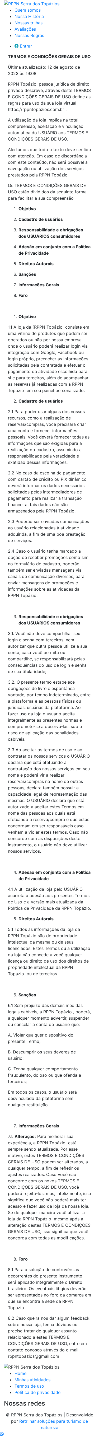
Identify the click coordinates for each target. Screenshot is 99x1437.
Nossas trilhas (29, 22)
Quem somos (28, 10)
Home (20, 1373)
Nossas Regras (29, 35)
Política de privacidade (37, 1392)
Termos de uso (29, 1386)
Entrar (26, 46)
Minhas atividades (32, 1379)
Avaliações (25, 29)
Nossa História (29, 16)
